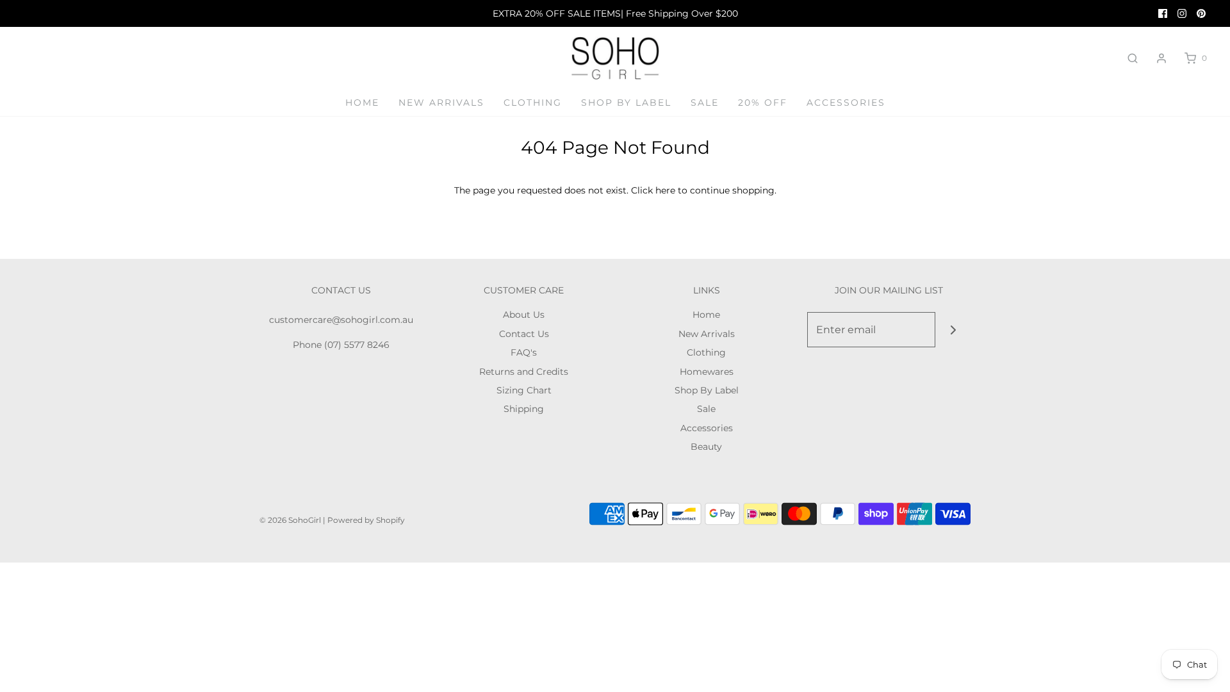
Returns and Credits (523, 371)
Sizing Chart (524, 390)
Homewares (707, 371)
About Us (524, 314)
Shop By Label (626, 102)
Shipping (524, 409)
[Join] (953, 329)
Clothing (533, 102)
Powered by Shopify (366, 520)
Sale (705, 102)
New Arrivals (441, 102)
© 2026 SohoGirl (290, 520)
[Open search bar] (1132, 58)
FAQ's (524, 352)
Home (362, 102)
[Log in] (1161, 58)
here (665, 190)
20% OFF (762, 102)
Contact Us (524, 334)
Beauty (706, 446)
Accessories (846, 102)
